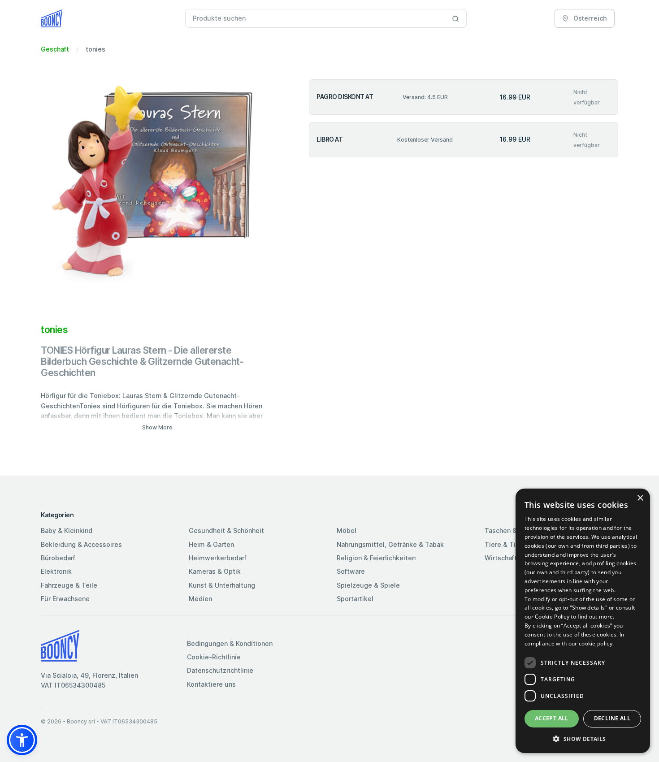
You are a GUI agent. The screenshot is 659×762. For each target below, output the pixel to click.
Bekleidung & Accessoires (81, 544)
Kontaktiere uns (211, 684)
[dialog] (583, 621)
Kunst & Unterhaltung (222, 585)
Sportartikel (355, 598)
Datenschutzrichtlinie (220, 670)
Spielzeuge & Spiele (368, 585)
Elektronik (56, 571)
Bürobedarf (58, 558)
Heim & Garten (211, 544)
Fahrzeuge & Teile (69, 585)
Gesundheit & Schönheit (226, 530)
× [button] (640, 498)
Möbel (346, 530)
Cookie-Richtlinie (214, 657)
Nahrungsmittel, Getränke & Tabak (390, 544)
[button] (22, 740)
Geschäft (55, 49)
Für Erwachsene (65, 598)
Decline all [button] (612, 718)
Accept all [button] (551, 718)
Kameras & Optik (215, 571)
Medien (200, 598)
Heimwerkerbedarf (218, 558)
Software (351, 571)
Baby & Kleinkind (66, 530)
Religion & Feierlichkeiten (376, 558)
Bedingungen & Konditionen (230, 643)
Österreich (589, 18)
